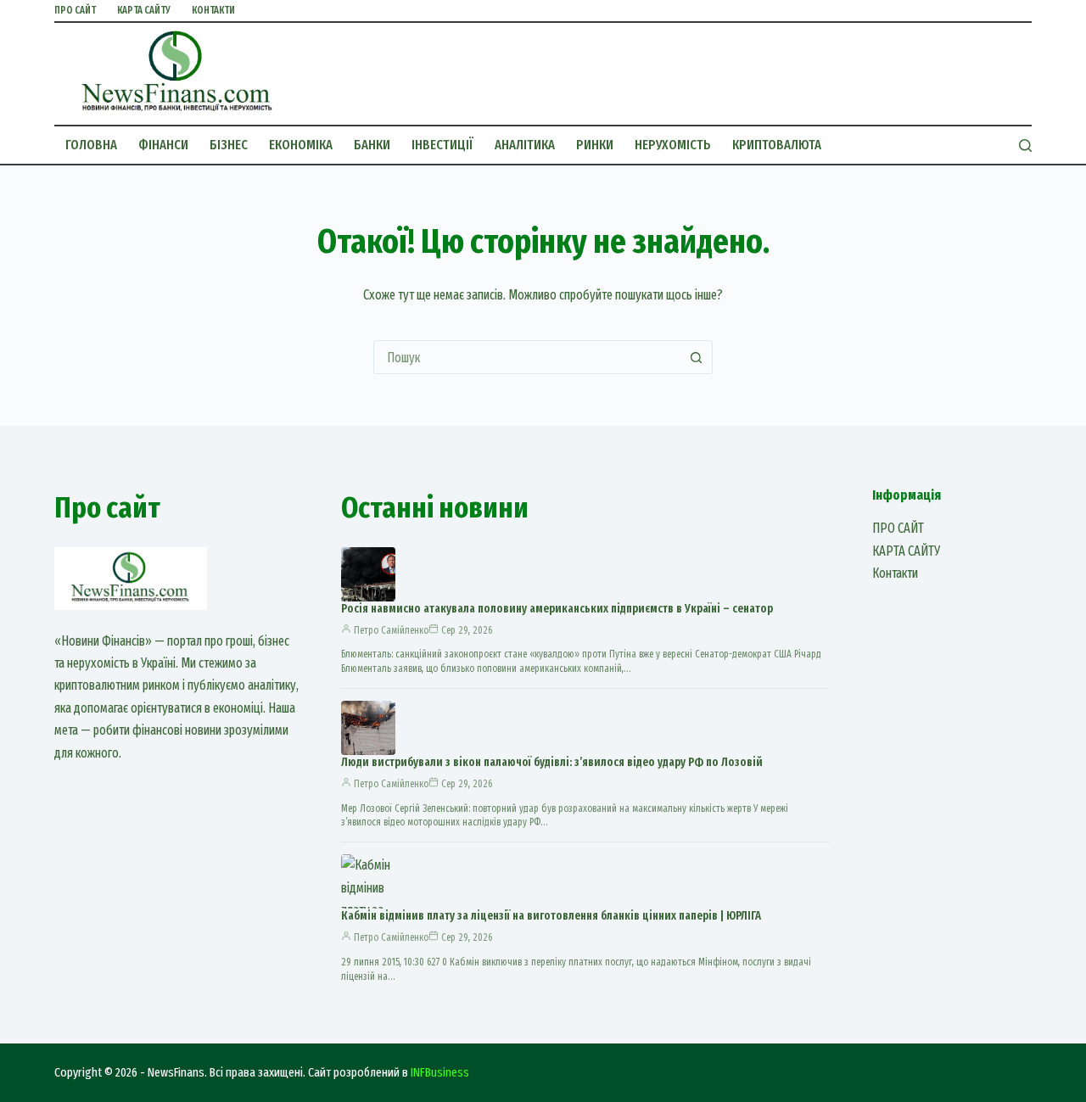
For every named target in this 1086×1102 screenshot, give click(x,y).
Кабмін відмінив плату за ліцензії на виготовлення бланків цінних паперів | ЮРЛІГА (551, 916)
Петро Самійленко (391, 630)
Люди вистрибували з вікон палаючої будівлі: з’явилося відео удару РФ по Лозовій (552, 762)
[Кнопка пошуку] (696, 357)
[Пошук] (1025, 145)
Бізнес (229, 145)
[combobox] (527, 357)
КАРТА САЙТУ (144, 10)
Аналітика (525, 145)
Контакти (213, 10)
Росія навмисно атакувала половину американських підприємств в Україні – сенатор (557, 608)
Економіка (301, 145)
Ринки (594, 145)
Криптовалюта (776, 145)
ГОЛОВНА (91, 145)
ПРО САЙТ (75, 10)
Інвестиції (442, 145)
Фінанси (163, 145)
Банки (372, 145)
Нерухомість (673, 145)
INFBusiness (440, 1072)
